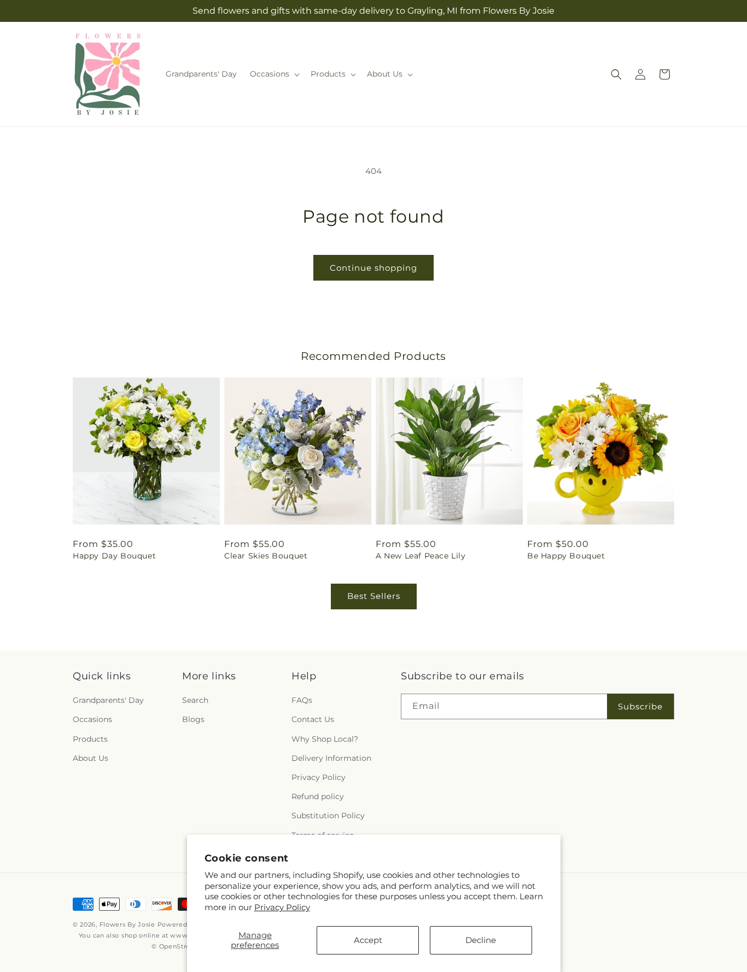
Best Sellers (373, 596)
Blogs (193, 720)
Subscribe (640, 706)
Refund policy (317, 796)
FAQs (301, 700)
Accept (368, 940)
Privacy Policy (282, 907)
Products (90, 739)
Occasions (92, 720)
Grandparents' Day (108, 700)
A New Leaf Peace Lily (421, 556)
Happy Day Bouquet (114, 556)
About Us (90, 758)
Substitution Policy (328, 815)
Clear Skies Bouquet (265, 556)
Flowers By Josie (127, 924)
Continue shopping (373, 268)
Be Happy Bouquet (566, 556)
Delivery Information (331, 758)
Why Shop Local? (324, 739)
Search (195, 700)
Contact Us (312, 720)
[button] (273, 73)
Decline (480, 940)
